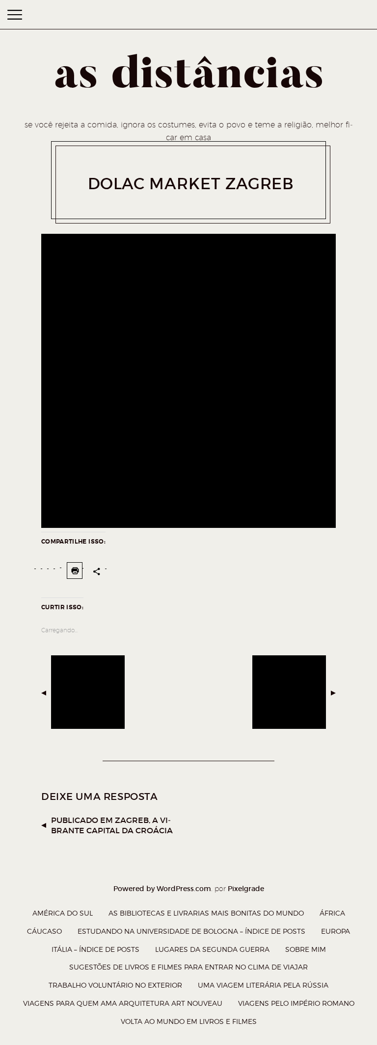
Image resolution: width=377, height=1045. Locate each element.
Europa (335, 931)
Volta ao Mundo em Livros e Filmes (189, 1021)
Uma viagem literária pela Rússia (263, 985)
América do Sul (62, 913)
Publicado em (112, 825)
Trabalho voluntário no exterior (115, 985)
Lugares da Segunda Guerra (212, 949)
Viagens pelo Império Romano (296, 1003)
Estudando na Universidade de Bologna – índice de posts (191, 931)
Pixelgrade (246, 888)
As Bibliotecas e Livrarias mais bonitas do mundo (206, 913)
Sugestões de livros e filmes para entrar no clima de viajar (188, 967)
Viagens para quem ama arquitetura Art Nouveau (122, 1003)
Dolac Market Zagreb (191, 184)
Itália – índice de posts (95, 949)
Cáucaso (44, 931)
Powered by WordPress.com (162, 888)
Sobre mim (305, 949)
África (332, 913)
